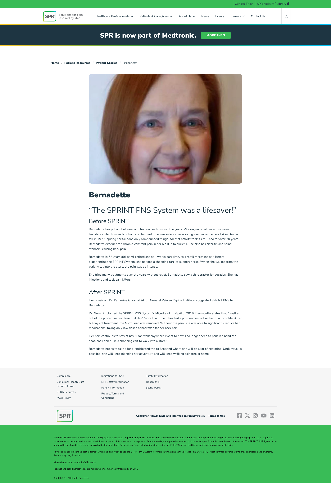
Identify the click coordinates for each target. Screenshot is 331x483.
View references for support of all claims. (75, 462)
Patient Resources (77, 63)
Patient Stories (106, 63)
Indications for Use (152, 445)
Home (55, 63)
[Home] (63, 16)
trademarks (123, 468)
